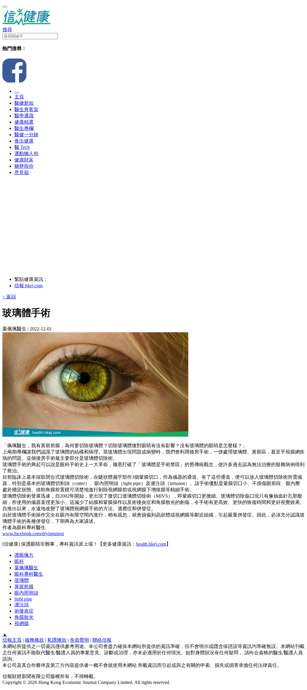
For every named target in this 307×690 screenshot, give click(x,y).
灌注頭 (21, 604)
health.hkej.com (151, 544)
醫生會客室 (26, 109)
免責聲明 (79, 640)
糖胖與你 (24, 166)
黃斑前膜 (24, 586)
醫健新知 (24, 103)
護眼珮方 (24, 555)
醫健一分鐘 (26, 134)
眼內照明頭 (26, 592)
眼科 (19, 561)
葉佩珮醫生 (26, 567)
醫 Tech (22, 147)
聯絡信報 (102, 640)
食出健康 (24, 140)
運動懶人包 (26, 153)
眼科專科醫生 (28, 574)
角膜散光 (24, 617)
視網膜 (21, 623)
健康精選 (24, 122)
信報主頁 (12, 640)
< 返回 (9, 296)
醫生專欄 (24, 128)
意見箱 (21, 172)
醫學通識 (24, 115)
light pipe (23, 598)
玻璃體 (21, 580)
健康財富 (24, 159)
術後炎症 (24, 610)
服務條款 (34, 640)
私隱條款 (57, 640)
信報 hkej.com (28, 285)
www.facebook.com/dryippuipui (33, 533)
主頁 (19, 96)
